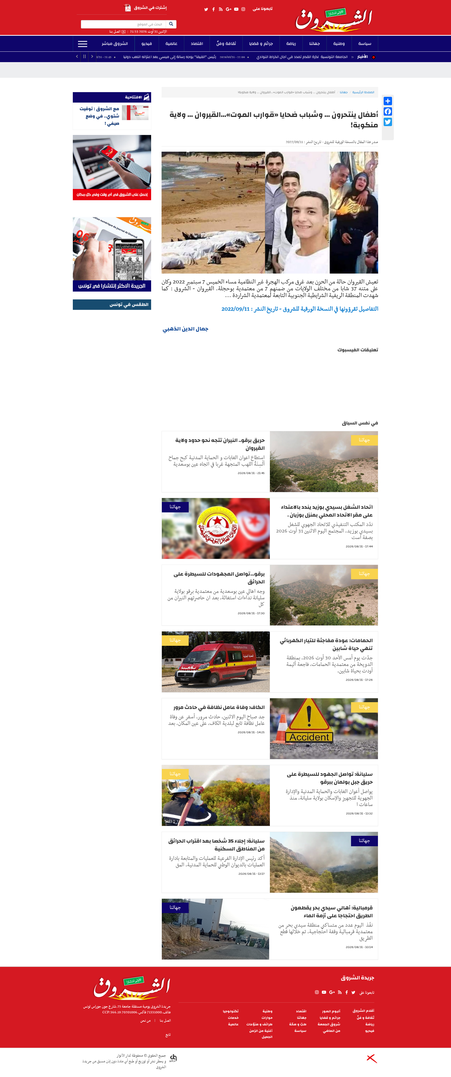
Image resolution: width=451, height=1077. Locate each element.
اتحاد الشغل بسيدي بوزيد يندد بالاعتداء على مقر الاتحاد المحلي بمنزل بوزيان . (327, 511)
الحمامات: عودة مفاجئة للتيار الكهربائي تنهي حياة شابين (326, 644)
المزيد (82, 44)
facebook (213, 9)
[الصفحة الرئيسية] (336, 16)
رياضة (291, 44)
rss (220, 9)
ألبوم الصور (331, 1011)
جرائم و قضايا (261, 44)
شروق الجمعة (329, 1024)
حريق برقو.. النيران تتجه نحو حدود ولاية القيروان (100, 57)
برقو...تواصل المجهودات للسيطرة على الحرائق (219, 578)
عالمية (171, 44)
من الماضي (331, 1031)
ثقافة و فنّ (365, 1018)
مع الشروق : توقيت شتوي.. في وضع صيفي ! (99, 116)
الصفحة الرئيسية (363, 92)
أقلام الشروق (363, 1011)
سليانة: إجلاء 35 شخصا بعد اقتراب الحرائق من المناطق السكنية (216, 845)
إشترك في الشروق (150, 7)
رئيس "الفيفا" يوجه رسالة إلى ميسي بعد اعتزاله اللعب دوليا (223, 57)
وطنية (339, 44)
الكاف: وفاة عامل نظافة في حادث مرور (219, 707)
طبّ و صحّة (297, 1024)
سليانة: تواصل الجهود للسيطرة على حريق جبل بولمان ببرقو (330, 778)
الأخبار (362, 57)
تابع (168, 1035)
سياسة (364, 44)
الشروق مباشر (115, 44)
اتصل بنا (114, 31)
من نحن (145, 1020)
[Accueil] (130, 986)
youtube (236, 9)
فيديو (146, 44)
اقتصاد (197, 44)
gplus (228, 9)
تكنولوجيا (231, 1011)
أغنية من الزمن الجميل (260, 1034)
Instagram (243, 9)
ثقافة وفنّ (226, 44)
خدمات (233, 1018)
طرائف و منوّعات (259, 1024)
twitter (206, 9)
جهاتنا (314, 44)
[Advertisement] (112, 389)
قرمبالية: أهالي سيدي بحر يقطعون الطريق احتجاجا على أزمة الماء (332, 911)
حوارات (267, 1018)
